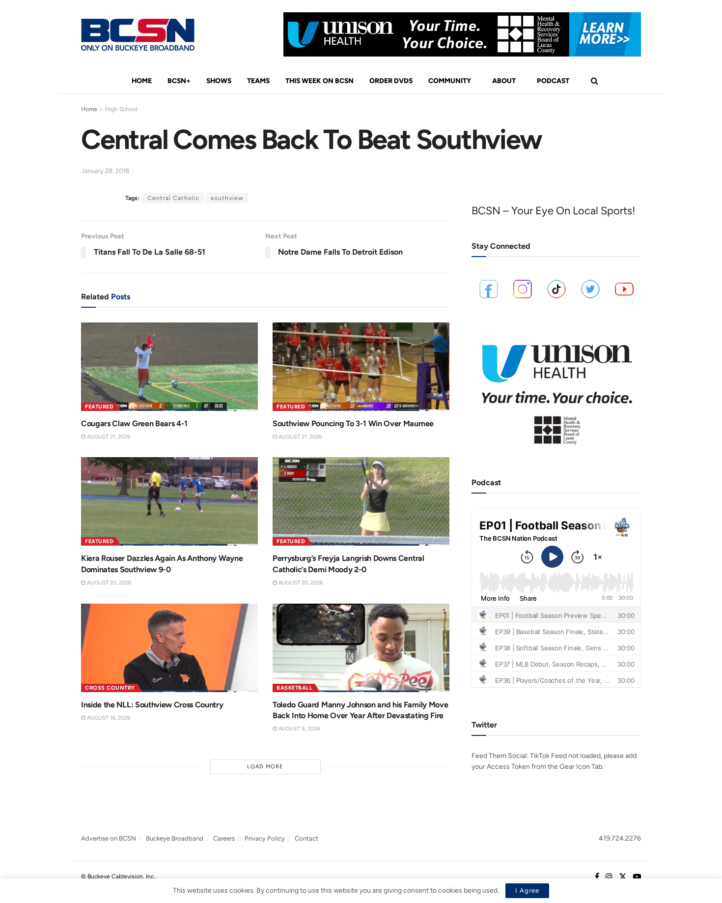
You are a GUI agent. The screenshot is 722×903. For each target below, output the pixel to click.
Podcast (553, 81)
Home (142, 81)
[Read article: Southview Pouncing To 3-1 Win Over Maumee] (361, 366)
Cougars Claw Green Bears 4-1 (134, 423)
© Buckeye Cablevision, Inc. (118, 876)
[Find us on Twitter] (623, 877)
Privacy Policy (265, 838)
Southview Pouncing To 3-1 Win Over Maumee (353, 423)
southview (227, 198)
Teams (258, 81)
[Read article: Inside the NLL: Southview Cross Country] (169, 648)
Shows (218, 81)
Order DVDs (391, 81)
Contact (306, 838)
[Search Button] (594, 81)
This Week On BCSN (319, 81)
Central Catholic (173, 198)
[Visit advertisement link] (462, 34)
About (504, 81)
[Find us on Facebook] (597, 877)
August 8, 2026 (298, 729)
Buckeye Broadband (174, 838)
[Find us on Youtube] (637, 877)
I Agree (527, 890)
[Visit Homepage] (137, 35)
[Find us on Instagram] (609, 877)
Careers (224, 838)
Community (449, 81)
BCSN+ (179, 81)
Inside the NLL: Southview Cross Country (152, 704)
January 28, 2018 (105, 171)
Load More (265, 766)
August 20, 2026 (108, 583)
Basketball (294, 688)
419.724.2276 (620, 838)
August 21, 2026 (107, 437)
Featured (99, 407)
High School (121, 109)
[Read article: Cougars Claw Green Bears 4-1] (169, 366)
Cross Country (110, 688)
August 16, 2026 (107, 718)
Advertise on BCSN (108, 838)
